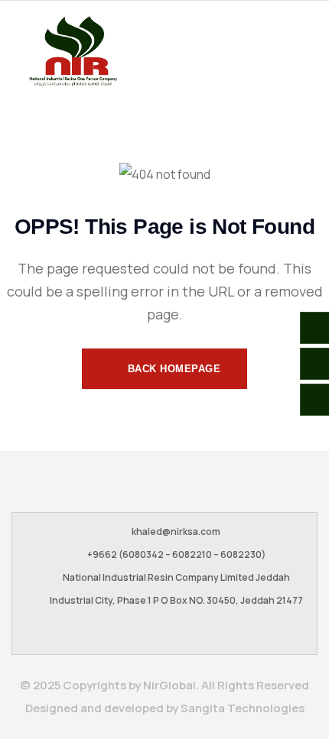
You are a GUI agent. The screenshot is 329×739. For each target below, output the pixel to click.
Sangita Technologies (243, 708)
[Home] (72, 51)
